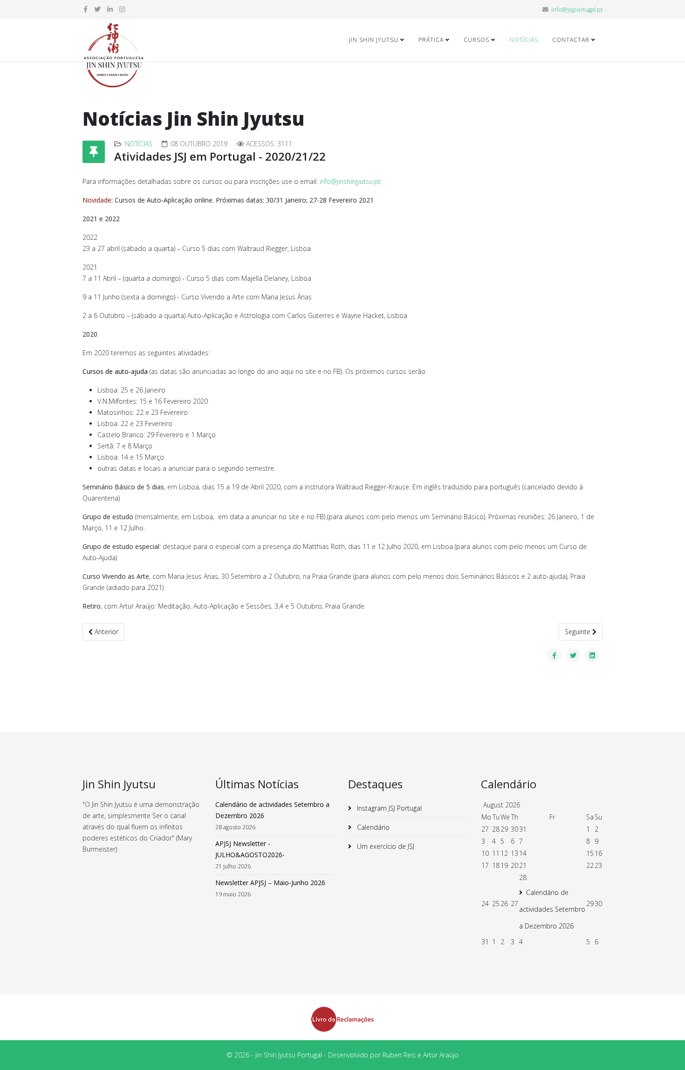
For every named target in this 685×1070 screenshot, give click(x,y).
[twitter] (97, 9)
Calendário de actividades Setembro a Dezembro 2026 (552, 909)
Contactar (570, 40)
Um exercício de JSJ (384, 846)
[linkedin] (110, 9)
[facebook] (85, 9)
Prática (431, 40)
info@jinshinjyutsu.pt (350, 181)
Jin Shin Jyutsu (373, 40)
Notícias (523, 40)
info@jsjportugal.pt (577, 10)
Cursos (476, 40)
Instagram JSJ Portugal (388, 808)
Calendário (372, 827)
